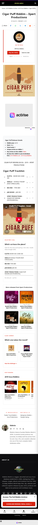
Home (3, 8)
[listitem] (11, 390)
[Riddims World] (19, 3)
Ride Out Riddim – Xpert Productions (26, 327)
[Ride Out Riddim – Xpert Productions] (26, 317)
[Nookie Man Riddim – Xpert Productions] (11, 296)
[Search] (35, 3)
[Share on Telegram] (25, 25)
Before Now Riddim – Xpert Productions (26, 307)
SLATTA (9, 176)
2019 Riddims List (15, 155)
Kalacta (15, 21)
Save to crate (25, 52)
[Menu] (3, 3)
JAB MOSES (10, 192)
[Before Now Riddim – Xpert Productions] (26, 296)
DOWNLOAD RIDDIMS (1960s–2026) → (19, 504)
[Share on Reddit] (30, 25)
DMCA (24, 515)
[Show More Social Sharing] (34, 25)
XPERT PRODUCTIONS (14, 196)
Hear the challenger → (11, 363)
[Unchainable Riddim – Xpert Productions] (11, 317)
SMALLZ (9, 182)
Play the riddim (13, 52)
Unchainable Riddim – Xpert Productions (11, 327)
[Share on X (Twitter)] (20, 25)
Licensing (17, 515)
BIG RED (10, 188)
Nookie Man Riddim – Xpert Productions (11, 307)
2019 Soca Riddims (23, 8)
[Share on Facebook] (10, 25)
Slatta (24, 151)
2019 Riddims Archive (11, 8)
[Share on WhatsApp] (15, 25)
